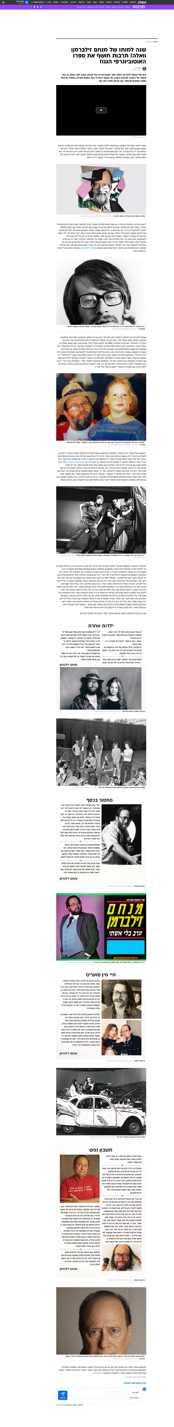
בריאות (81, 2)
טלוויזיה (127, 7)
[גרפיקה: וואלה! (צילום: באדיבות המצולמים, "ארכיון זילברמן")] (101, 841)
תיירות (73, 2)
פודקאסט (90, 7)
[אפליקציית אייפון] (37, 7)
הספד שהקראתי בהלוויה (78, 462)
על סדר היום (99, 7)
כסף (95, 2)
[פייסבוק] (31, 7)
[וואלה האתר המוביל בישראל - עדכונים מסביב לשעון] (142, 2)
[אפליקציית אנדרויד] (41, 7)
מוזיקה (114, 7)
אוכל (89, 2)
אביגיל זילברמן (131, 1377)
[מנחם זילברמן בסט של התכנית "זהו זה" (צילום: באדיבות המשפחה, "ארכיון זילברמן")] (101, 1103)
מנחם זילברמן (141, 1377)
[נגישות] (3, 2)
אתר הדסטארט (88, 248)
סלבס (101, 2)
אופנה (56, 2)
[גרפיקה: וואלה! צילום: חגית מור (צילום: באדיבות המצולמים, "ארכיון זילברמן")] (101, 667)
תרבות (109, 2)
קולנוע (107, 7)
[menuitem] (131, 2)
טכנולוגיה (64, 2)
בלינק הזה (98, 1373)
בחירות (117, 2)
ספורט (125, 2)
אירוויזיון (120, 7)
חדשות (133, 2)
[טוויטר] (34, 7)
